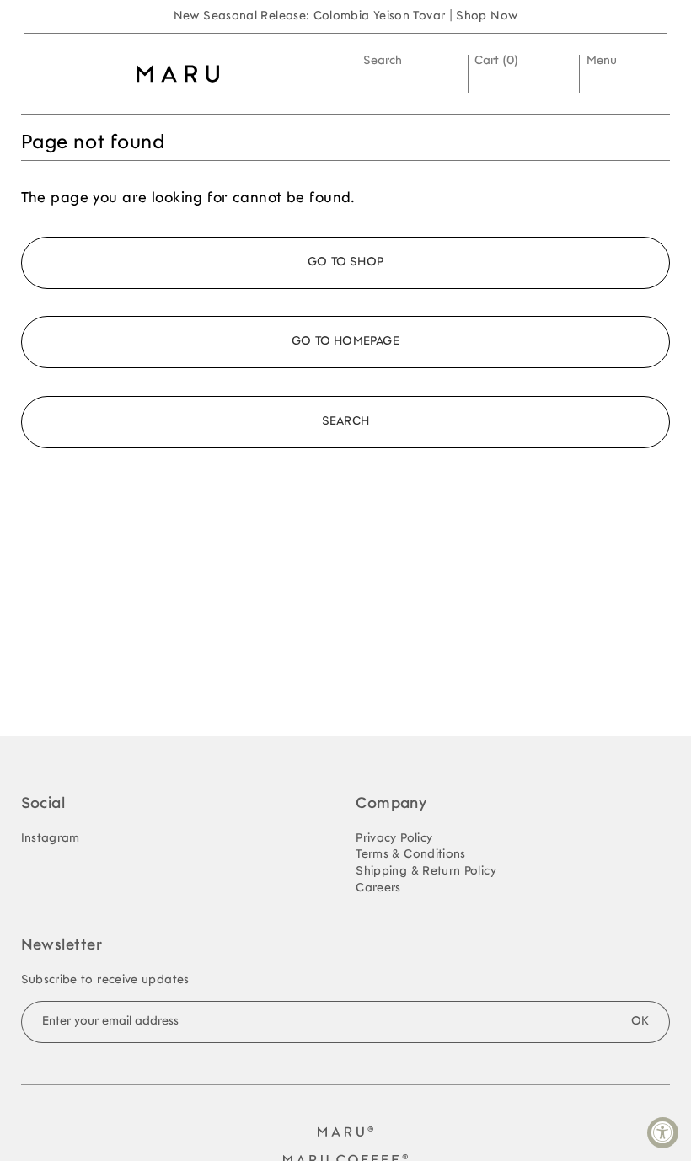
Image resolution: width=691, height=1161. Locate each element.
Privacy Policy (394, 838)
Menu (602, 61)
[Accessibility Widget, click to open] (662, 1132)
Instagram (50, 838)
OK (640, 1021)
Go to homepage (345, 341)
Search (382, 61)
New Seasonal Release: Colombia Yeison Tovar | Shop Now (346, 16)
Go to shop (345, 262)
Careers (378, 888)
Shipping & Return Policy (426, 871)
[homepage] (178, 74)
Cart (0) (496, 61)
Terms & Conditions (411, 854)
